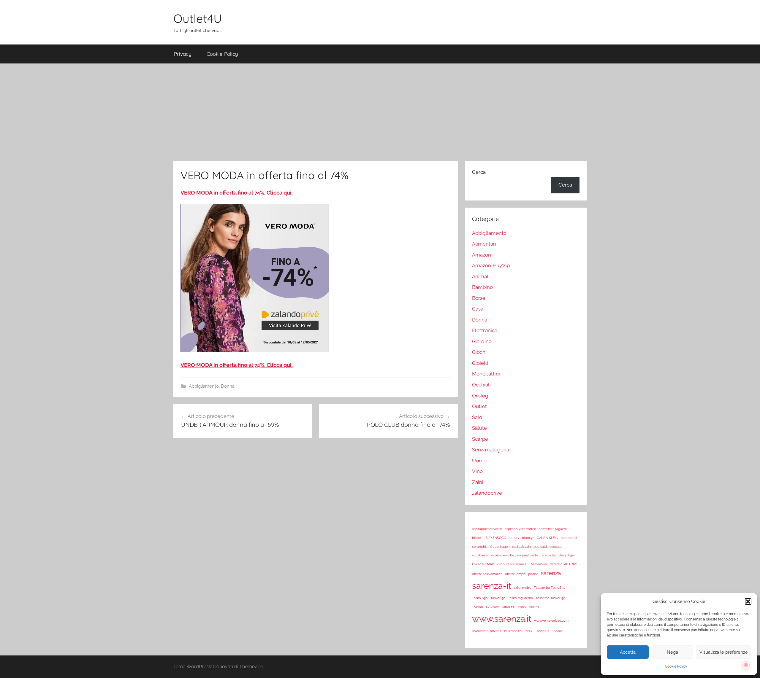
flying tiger (567, 555)
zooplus (543, 631)
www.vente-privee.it (486, 631)
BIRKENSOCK (495, 537)
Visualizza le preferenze (723, 652)
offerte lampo (515, 574)
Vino (477, 471)
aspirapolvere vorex (487, 529)
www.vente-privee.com (551, 620)
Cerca (479, 172)
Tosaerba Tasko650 (550, 598)
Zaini (477, 482)
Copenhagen (499, 546)
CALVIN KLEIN (547, 537)
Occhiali (481, 385)
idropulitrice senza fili (512, 564)
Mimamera (539, 564)
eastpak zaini (521, 546)
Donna (228, 386)
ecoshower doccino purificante (514, 555)
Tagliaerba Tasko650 (550, 587)
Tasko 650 (480, 598)
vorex (522, 607)
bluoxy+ (528, 537)
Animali (481, 276)
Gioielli (480, 363)
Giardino (482, 341)
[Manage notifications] (746, 665)
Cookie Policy (676, 666)
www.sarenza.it (501, 618)
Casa (477, 309)
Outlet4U (197, 18)
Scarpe (480, 439)
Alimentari (484, 244)
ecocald (556, 546)
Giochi (479, 352)
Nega (672, 652)
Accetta (628, 652)
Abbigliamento (204, 386)
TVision (477, 607)
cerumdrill (479, 546)
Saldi (478, 417)
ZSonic (557, 631)
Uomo (479, 461)
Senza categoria (490, 450)
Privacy (182, 54)
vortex (534, 607)
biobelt (477, 537)
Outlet (479, 406)
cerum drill (569, 537)
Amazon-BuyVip (491, 265)
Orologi (481, 396)
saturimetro (522, 587)
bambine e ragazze (553, 529)
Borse (478, 298)
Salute (479, 428)
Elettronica (484, 330)
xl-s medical (513, 631)
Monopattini (486, 374)
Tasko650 (497, 598)
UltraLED (508, 607)
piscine (533, 574)
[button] (748, 601)
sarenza (551, 573)
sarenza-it (491, 585)
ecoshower (480, 555)
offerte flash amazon (487, 574)
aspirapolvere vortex (520, 529)
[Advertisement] (380, 112)
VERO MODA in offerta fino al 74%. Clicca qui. (236, 193)
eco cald (540, 546)
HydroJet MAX (483, 564)
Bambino (482, 287)
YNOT (529, 631)
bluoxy (514, 537)
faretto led (549, 555)
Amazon (481, 255)
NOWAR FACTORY (563, 564)
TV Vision (492, 607)
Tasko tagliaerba (520, 598)
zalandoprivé (487, 493)
